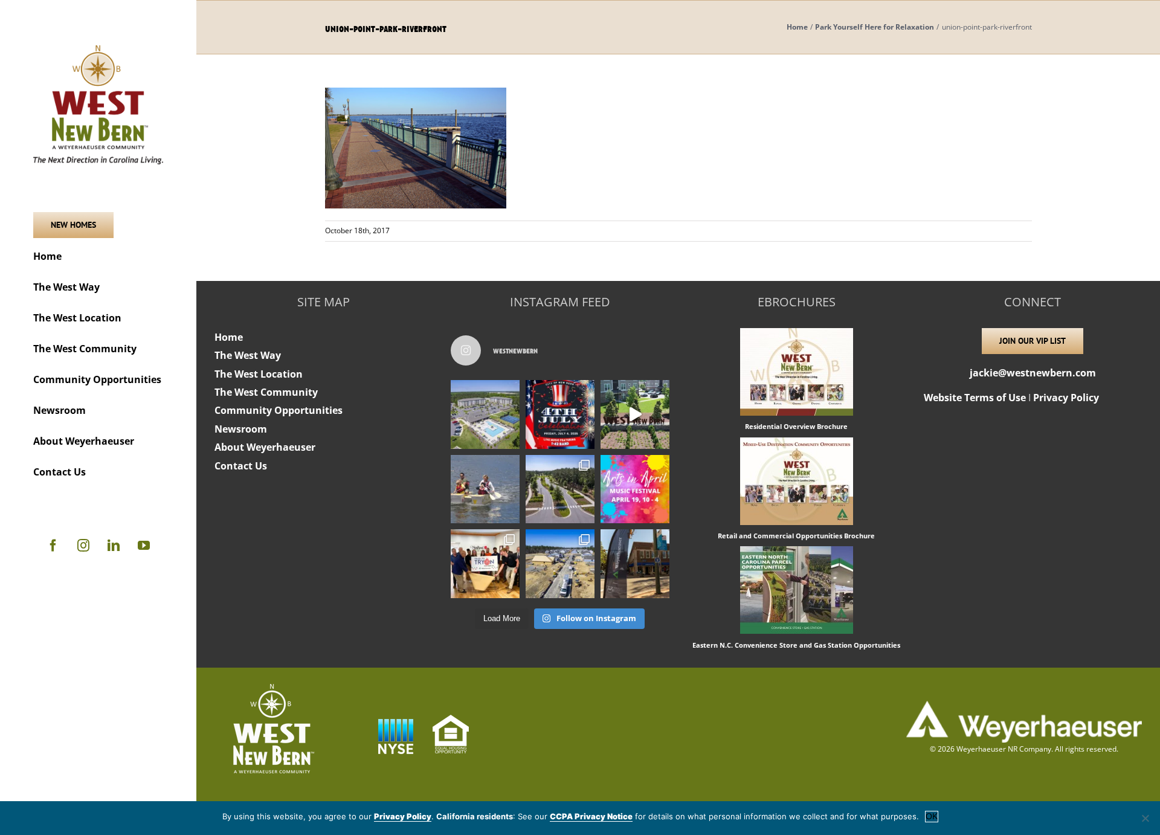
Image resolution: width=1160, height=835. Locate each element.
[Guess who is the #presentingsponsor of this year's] (635, 563)
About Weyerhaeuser (264, 447)
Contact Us (240, 465)
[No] (1145, 818)
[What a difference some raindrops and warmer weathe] (560, 489)
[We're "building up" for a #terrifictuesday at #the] (560, 563)
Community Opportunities (278, 410)
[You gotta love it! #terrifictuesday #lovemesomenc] (635, 414)
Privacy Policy (1066, 397)
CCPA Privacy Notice (591, 816)
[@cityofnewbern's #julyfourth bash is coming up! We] (560, 414)
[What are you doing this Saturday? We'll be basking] (485, 489)
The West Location (258, 374)
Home (228, 337)
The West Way (247, 355)
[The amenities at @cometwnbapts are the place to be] (485, 414)
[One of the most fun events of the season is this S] (635, 489)
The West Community (266, 392)
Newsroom (240, 429)
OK (932, 816)
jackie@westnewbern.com (1033, 372)
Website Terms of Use (975, 397)
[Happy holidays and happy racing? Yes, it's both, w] (485, 563)
